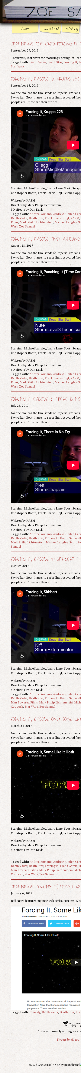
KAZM (74, 218)
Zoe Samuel (27, 226)
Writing (72, 28)
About (25, 28)
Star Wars (17, 66)
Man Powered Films (24, 702)
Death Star (54, 62)
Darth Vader (38, 62)
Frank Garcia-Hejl (57, 218)
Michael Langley (66, 222)
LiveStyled (51, 28)
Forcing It (70, 62)
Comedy (35, 1012)
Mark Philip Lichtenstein (36, 222)
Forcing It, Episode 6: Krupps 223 (45, 79)
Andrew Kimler (63, 214)
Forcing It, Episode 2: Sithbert (43, 559)
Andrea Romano (41, 214)
